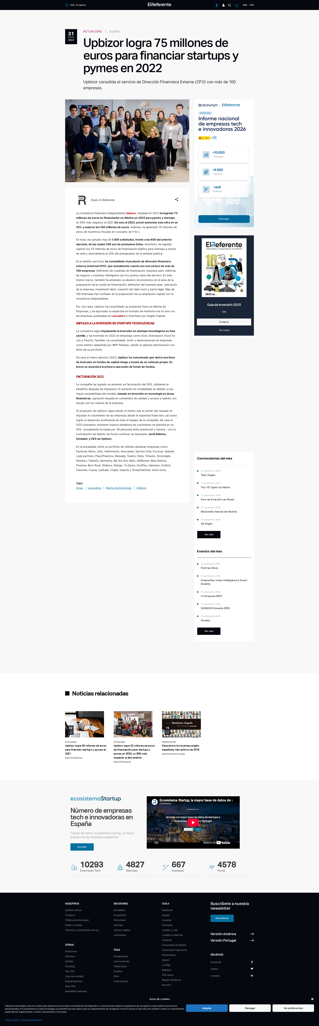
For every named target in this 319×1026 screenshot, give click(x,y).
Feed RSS (70, 986)
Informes (70, 956)
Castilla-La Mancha (172, 935)
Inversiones (120, 935)
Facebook (216, 962)
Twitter (214, 968)
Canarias (166, 920)
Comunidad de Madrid (174, 945)
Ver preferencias (293, 1008)
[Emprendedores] (223, 5)
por (252, 5)
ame (245, 5)
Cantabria (167, 925)
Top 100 (69, 971)
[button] (312, 999)
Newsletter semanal (76, 991)
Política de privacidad (31, 1020)
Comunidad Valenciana (174, 950)
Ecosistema (120, 915)
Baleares (166, 969)
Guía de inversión (74, 976)
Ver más (209, 534)
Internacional (121, 981)
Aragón (166, 915)
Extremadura (169, 955)
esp (237, 5)
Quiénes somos (73, 910)
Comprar (224, 322)
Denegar (250, 1008)
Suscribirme (222, 918)
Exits (116, 976)
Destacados (120, 966)
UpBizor (141, 488)
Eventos (118, 971)
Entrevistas (120, 920)
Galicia (165, 960)
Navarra (166, 984)
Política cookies (12, 1020)
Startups (118, 925)
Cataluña (167, 940)
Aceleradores (121, 956)
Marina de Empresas (119, 488)
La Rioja (166, 964)
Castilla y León (170, 930)
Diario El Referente (103, 200)
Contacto (70, 915)
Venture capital (122, 930)
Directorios (71, 951)
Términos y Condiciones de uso (82, 930)
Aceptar (207, 1008)
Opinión (69, 961)
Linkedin (215, 975)
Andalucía (167, 910)
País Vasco (168, 974)
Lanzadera (95, 488)
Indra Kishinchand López (173, 754)
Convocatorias (121, 961)
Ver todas (224, 330)
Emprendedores (73, 981)
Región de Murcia (171, 979)
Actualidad (119, 910)
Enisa (80, 488)
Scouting (70, 966)
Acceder (82, 846)
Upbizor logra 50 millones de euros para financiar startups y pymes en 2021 (85, 749)
